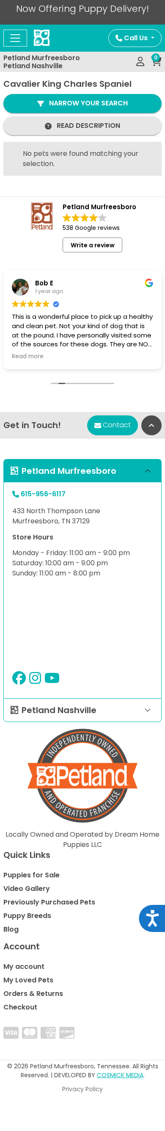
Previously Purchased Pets (49, 902)
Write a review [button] (93, 245)
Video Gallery (26, 888)
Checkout (20, 1007)
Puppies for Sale (31, 875)
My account (23, 966)
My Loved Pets (28, 980)
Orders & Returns (33, 993)
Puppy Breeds (27, 916)
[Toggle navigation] (15, 38)
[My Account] (140, 62)
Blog (11, 929)
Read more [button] (28, 356)
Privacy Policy (82, 1089)
